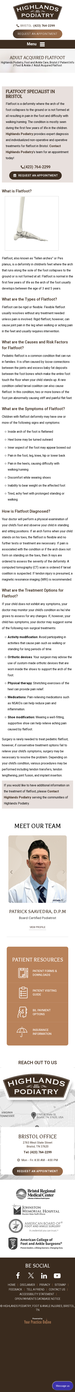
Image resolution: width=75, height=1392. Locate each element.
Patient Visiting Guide (45, 993)
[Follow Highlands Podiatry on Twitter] (31, 1275)
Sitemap (60, 1285)
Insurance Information (42, 1032)
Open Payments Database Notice (37, 1299)
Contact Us (57, 1290)
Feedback (15, 1290)
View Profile (37, 927)
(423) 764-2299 (44, 26)
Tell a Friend (35, 1290)
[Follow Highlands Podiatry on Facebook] (18, 1275)
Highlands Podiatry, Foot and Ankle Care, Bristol (29, 63)
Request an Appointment (38, 34)
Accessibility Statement (37, 1294)
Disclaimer (27, 1285)
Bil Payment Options (42, 1012)
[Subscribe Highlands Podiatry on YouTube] (57, 1275)
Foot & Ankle (23, 65)
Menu (32, 44)
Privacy (44, 1285)
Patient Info (67, 63)
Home (12, 1285)
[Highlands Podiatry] (37, 10)
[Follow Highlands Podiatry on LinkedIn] (44, 1275)
